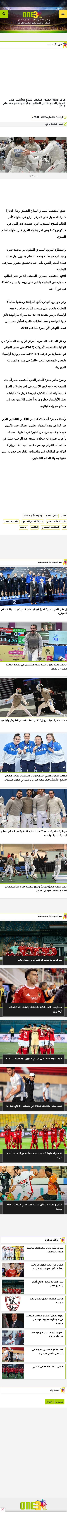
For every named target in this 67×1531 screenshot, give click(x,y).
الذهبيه (23, 527)
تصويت (59, 1401)
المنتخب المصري (50, 527)
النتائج (49, 1401)
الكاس (34, 527)
